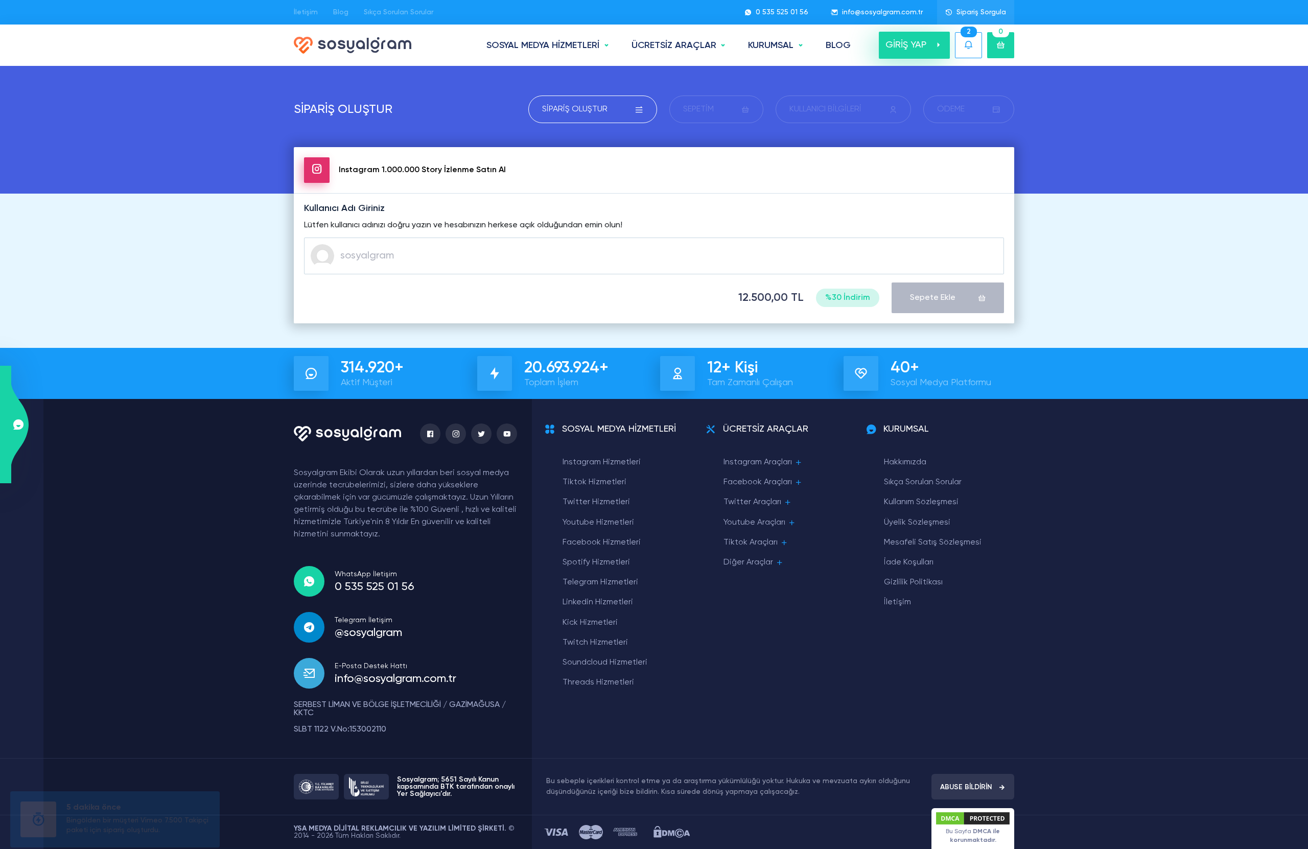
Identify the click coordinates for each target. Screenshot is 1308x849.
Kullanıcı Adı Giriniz (344, 208)
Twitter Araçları (752, 502)
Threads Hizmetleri (598, 682)
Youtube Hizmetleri (598, 522)
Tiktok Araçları (750, 542)
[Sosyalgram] (352, 45)
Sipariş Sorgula (981, 12)
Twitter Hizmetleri (596, 502)
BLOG (838, 45)
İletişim (306, 12)
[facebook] (430, 433)
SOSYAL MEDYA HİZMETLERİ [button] (542, 45)
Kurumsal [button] (770, 45)
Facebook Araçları (757, 482)
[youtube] (507, 433)
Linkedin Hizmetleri (598, 602)
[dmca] (671, 832)
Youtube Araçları (754, 522)
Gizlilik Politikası (913, 582)
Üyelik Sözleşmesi (917, 522)
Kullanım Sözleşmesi (921, 502)
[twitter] (481, 433)
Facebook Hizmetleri (602, 542)
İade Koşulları (908, 562)
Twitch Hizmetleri (595, 643)
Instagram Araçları (757, 462)
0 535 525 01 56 (782, 12)
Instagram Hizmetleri (602, 462)
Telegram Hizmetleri (600, 582)
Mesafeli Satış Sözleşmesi (933, 542)
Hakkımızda (905, 462)
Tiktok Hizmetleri (594, 482)
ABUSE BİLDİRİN (966, 787)
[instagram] (456, 433)
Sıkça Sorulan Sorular (398, 12)
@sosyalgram (368, 633)
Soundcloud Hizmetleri (605, 662)
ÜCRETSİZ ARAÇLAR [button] (674, 45)
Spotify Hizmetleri (596, 562)
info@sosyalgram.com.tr (882, 12)
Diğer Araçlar (748, 562)
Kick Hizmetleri (590, 623)
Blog (340, 12)
